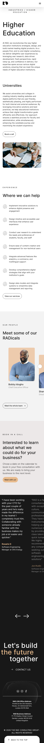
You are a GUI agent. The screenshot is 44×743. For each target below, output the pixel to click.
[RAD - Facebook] (26, 691)
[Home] (10, 3)
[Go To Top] (4, 367)
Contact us (23, 669)
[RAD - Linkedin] (18, 691)
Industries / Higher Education (22, 11)
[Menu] (40, 3)
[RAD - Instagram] (22, 691)
